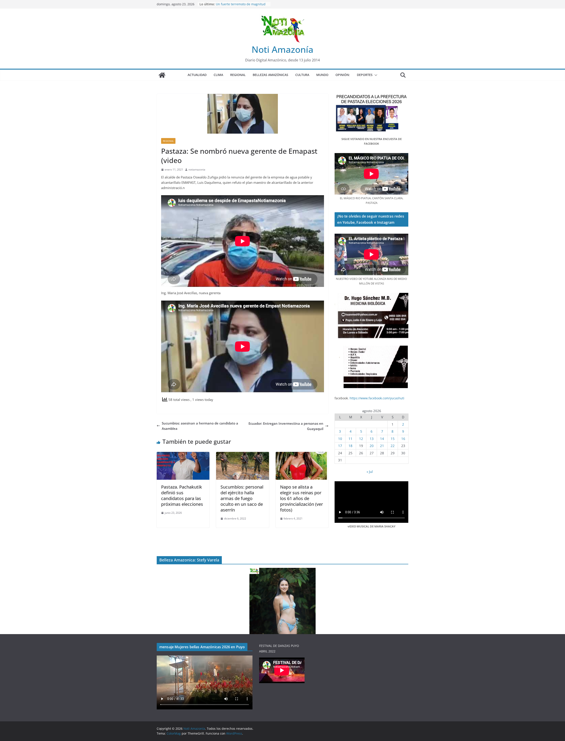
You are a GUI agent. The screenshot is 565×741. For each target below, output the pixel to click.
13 (372, 438)
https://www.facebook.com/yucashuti (377, 398)
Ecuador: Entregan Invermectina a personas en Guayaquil (286, 426)
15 (393, 438)
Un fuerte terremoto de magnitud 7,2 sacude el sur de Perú (241, 6)
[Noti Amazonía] (162, 75)
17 (340, 445)
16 (403, 438)
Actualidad (197, 75)
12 (361, 438)
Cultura (302, 75)
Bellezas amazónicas (270, 75)
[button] (375, 75)
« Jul (370, 471)
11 (350, 438)
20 (372, 445)
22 (393, 445)
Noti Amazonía (282, 49)
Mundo (322, 75)
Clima (218, 75)
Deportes (365, 75)
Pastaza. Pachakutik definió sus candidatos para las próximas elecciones (182, 495)
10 (340, 438)
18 (350, 445)
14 (382, 438)
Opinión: (342, 75)
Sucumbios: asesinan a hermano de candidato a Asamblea (200, 426)
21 (382, 445)
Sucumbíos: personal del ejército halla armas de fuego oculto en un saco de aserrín (241, 498)
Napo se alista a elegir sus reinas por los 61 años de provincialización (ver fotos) (301, 498)
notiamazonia (196, 169)
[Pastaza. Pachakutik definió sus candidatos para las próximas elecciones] (183, 454)
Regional (238, 75)
